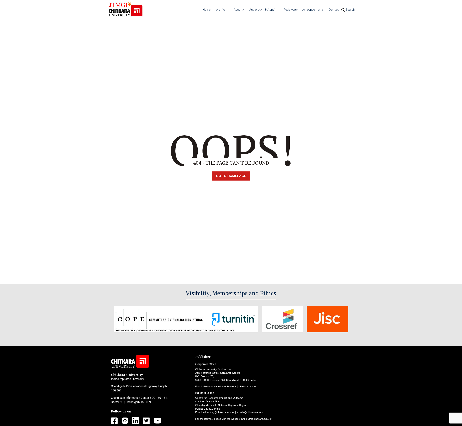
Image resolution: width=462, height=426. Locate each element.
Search (350, 9)
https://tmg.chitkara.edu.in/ (256, 418)
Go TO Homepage (231, 176)
